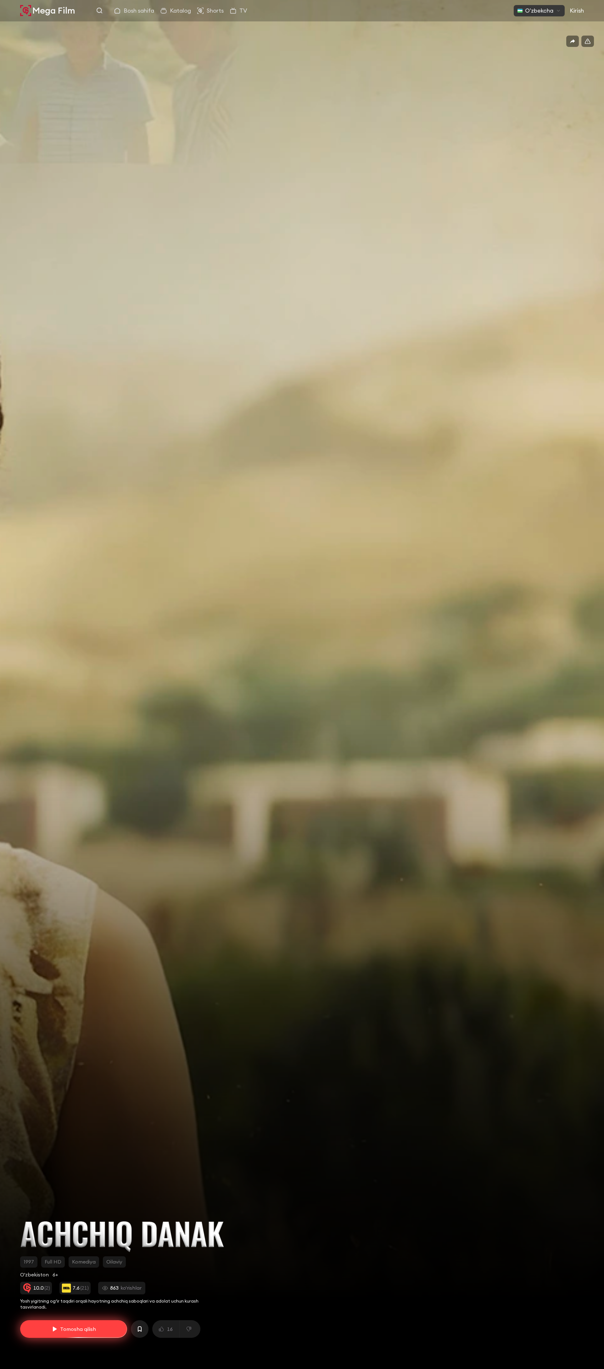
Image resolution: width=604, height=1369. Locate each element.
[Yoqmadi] (190, 1329)
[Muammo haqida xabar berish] (587, 41)
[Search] (100, 11)
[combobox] (539, 10)
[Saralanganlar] (139, 1329)
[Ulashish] (572, 41)
